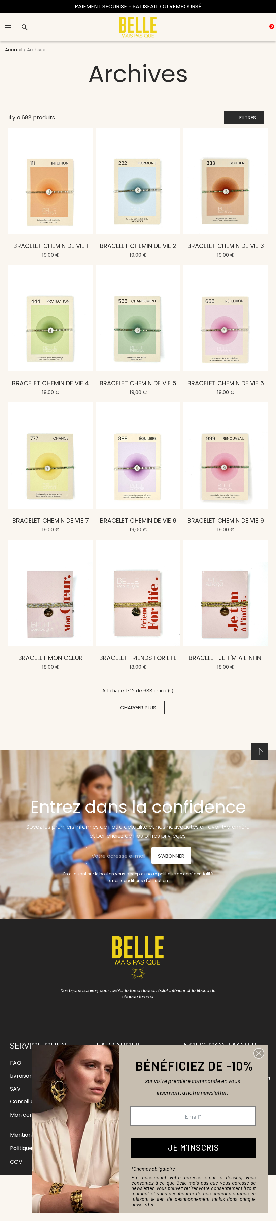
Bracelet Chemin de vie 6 (225, 383)
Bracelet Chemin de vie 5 (138, 383)
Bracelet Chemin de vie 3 (225, 246)
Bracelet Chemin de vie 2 (138, 246)
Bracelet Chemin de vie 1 (50, 246)
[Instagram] (130, 1013)
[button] (244, 117)
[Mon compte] (251, 27)
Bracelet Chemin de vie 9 (225, 520)
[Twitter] (161, 1013)
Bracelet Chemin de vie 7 (50, 520)
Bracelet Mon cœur (50, 658)
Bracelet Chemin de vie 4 (50, 383)
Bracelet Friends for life (138, 658)
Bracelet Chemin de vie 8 (138, 520)
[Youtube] (145, 1013)
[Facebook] (115, 1013)
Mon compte (27, 1115)
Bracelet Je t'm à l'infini (226, 658)
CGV (16, 1162)
